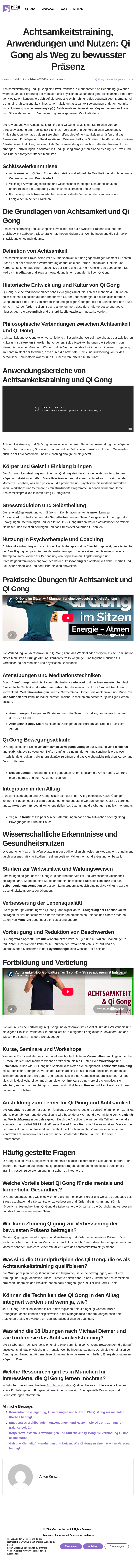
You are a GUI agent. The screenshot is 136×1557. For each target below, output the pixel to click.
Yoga (64, 9)
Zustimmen (71, 1546)
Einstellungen (20, 1547)
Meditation (48, 9)
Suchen (78, 9)
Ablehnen (93, 1546)
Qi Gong (30, 9)
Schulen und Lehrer (59, 1385)
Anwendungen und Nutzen (120, 79)
